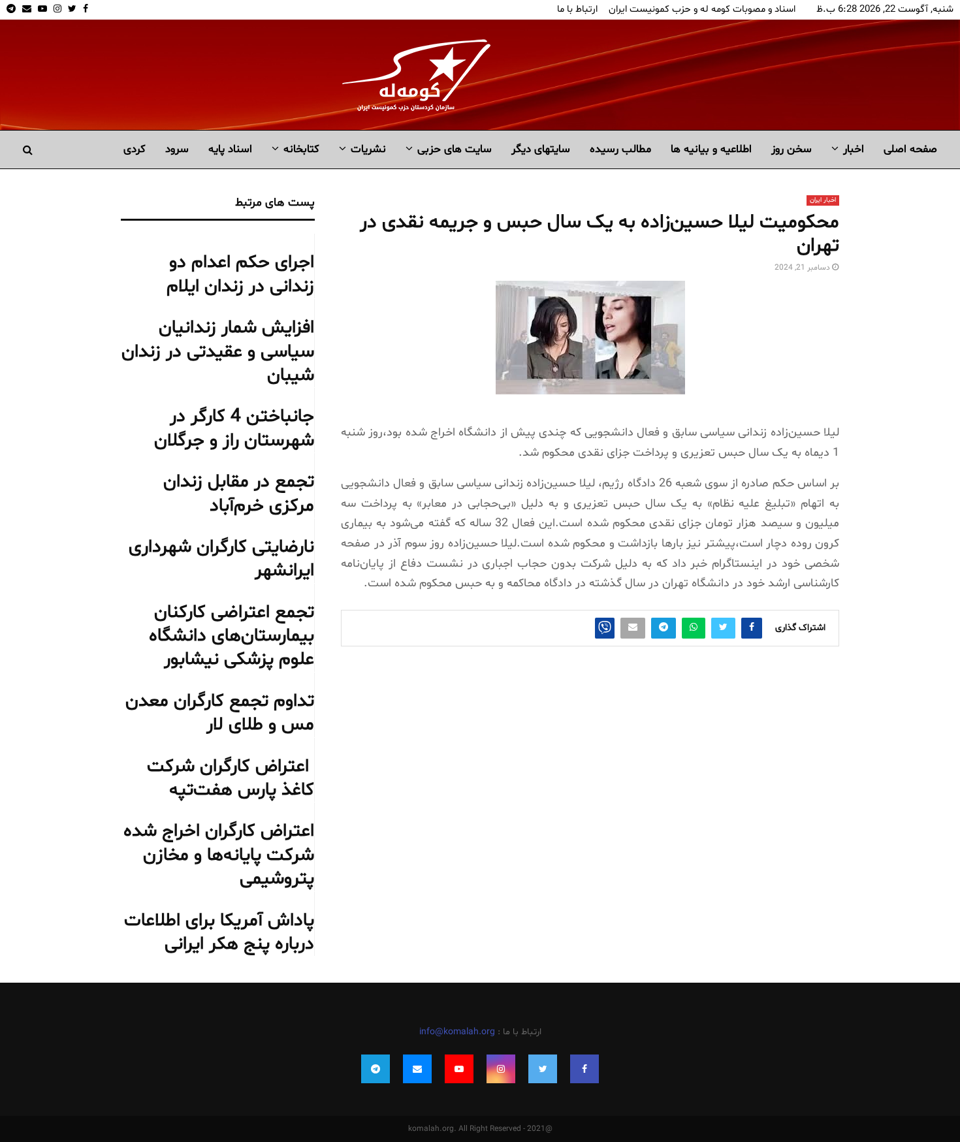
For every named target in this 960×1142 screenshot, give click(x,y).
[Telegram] (375, 1069)
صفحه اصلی (910, 149)
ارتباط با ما (577, 9)
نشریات (368, 149)
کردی (134, 149)
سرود (177, 149)
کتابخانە (301, 149)
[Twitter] (542, 1069)
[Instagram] (501, 1069)
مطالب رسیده (620, 149)
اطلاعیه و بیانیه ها (711, 149)
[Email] (417, 1069)
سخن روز (791, 149)
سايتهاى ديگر (540, 149)
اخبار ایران (823, 200)
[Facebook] (584, 1069)
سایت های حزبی (454, 149)
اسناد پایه (230, 149)
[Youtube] (459, 1069)
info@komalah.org (457, 1032)
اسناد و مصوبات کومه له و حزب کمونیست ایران (702, 9)
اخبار (853, 149)
